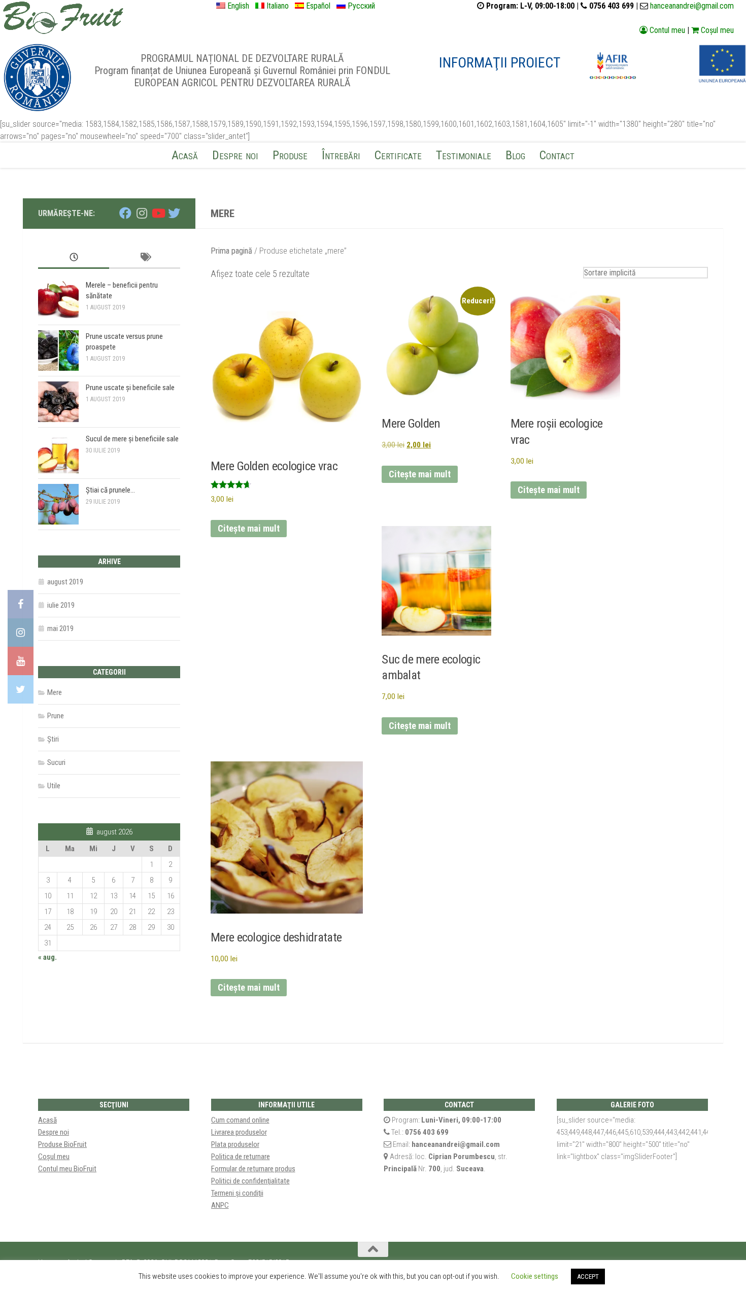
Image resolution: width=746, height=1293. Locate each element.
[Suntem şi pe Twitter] (174, 213)
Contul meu (666, 30)
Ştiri (53, 739)
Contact (556, 155)
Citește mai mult (249, 528)
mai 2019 (60, 628)
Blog (515, 155)
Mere (54, 692)
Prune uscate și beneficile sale (130, 387)
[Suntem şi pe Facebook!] (20, 604)
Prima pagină (231, 251)
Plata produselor (235, 1144)
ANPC (220, 1205)
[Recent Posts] (73, 258)
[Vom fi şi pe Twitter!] (20, 689)
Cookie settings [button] (534, 1276)
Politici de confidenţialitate (250, 1180)
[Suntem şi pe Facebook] (125, 213)
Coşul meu (716, 30)
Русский (363, 6)
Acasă (185, 155)
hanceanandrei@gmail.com (692, 6)
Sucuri (56, 762)
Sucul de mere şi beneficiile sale (132, 438)
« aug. (47, 957)
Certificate (398, 155)
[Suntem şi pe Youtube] (158, 213)
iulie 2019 (61, 605)
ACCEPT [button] (588, 1276)
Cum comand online (240, 1120)
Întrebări (341, 155)
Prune (55, 715)
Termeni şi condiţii (237, 1193)
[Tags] (144, 258)
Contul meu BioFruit (67, 1168)
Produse (290, 155)
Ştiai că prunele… (110, 490)
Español (320, 6)
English (240, 6)
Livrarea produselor (239, 1132)
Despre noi (235, 155)
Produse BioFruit (62, 1144)
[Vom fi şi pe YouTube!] (20, 661)
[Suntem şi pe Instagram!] (20, 632)
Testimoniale (463, 155)
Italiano (279, 6)
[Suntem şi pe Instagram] (141, 213)
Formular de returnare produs (253, 1168)
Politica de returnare (240, 1156)
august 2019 (65, 581)
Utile (53, 785)
